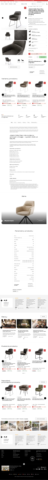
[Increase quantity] (37, 57)
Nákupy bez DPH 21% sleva (17, 0)
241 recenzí (6, 305)
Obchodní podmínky (16, 454)
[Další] (26, 18)
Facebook (26, 452)
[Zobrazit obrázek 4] (14, 48)
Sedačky (3, 452)
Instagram (26, 454)
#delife (26, 418)
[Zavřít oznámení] (47, 0)
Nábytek (35, 6)
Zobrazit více (17, 305)
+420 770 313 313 (42, 70)
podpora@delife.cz (30, 285)
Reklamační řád (15, 455)
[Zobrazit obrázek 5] (8, 60)
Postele (3, 455)
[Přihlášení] (44, 4)
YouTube (26, 455)
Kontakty (14, 452)
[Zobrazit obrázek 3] (20, 35)
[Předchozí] (2, 18)
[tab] (22, 107)
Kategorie (31, 6)
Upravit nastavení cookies (30, 476)
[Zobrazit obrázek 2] (8, 35)
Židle (37, 6)
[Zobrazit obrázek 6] (20, 60)
